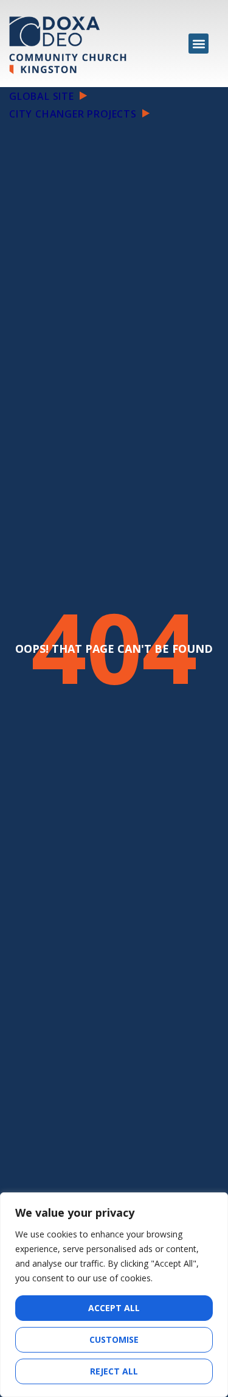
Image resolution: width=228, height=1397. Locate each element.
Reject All (114, 1371)
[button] (198, 43)
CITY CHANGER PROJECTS (74, 114)
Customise (114, 1339)
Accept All (114, 1308)
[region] (114, 1294)
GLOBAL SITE (43, 96)
